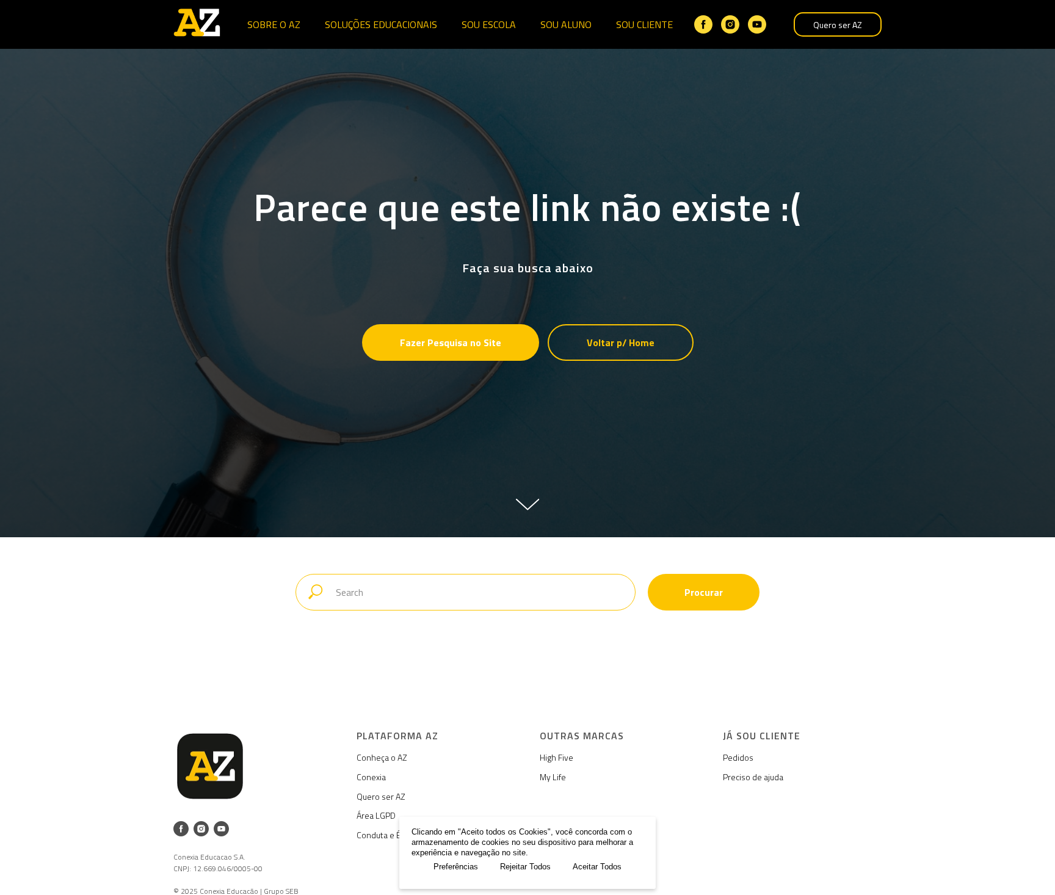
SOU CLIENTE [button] (644, 24)
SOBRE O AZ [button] (273, 24)
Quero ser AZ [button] (381, 796)
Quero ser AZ (837, 24)
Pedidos (738, 757)
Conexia (371, 776)
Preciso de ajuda (753, 776)
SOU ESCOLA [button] (489, 24)
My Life (553, 776)
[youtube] (757, 24)
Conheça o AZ (382, 757)
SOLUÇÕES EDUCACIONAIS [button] (381, 24)
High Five (556, 757)
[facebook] (703, 24)
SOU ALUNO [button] (566, 24)
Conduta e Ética (385, 834)
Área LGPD (376, 815)
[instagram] (730, 24)
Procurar (703, 592)
